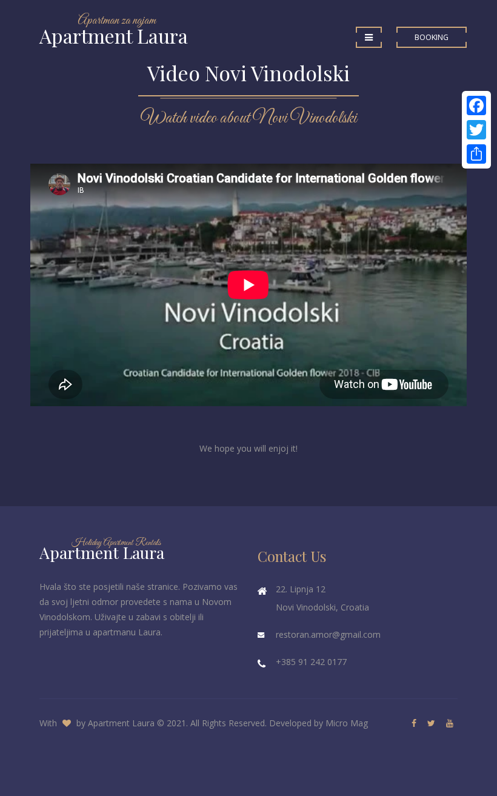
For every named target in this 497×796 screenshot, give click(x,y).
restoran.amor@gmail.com (328, 634)
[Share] (476, 154)
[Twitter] (476, 130)
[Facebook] (476, 105)
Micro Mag (346, 723)
